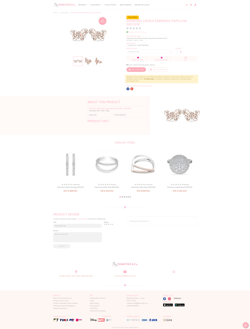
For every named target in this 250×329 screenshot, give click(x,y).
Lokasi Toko (94, 308)
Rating (106, 222)
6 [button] (130, 196)
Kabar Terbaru (94, 303)
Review (55, 231)
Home (55, 12)
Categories (95, 5)
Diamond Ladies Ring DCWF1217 (179, 187)
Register (84, 219)
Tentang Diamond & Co (97, 298)
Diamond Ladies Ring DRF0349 (143, 187)
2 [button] (122, 196)
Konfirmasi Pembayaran (98, 311)
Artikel (92, 301)
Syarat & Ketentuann (60, 308)
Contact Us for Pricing (137, 32)
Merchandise (125, 5)
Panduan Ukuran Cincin (61, 301)
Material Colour (131, 48)
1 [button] (120, 197)
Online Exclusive (141, 5)
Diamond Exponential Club (62, 298)
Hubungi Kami (95, 306)
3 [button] (124, 196)
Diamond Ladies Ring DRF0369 (107, 187)
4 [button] (126, 196)
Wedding (82, 5)
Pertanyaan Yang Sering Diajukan (64, 306)
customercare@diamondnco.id (125, 276)
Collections (110, 5)
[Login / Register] (195, 4)
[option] (70, 170)
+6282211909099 (132, 306)
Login (78, 219)
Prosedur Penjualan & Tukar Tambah (65, 303)
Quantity (178, 48)
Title (54, 222)
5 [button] (128, 196)
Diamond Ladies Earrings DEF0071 (70, 187)
